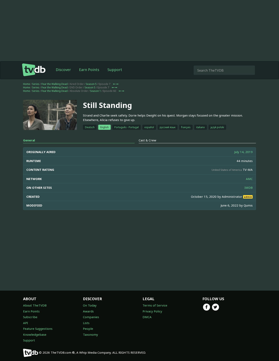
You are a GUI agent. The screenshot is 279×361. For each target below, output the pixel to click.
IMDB (248, 187)
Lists (86, 323)
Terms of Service (155, 305)
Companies (91, 317)
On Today (90, 305)
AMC (249, 179)
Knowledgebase (34, 334)
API (25, 323)
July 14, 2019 (243, 152)
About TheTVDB (35, 305)
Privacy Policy (152, 311)
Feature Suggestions (37, 329)
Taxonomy (90, 334)
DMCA (147, 317)
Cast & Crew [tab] (147, 140)
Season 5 (91, 84)
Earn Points (89, 69)
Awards (88, 311)
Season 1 (95, 91)
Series (35, 84)
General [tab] (29, 140)
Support (114, 69)
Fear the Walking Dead (54, 84)
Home (26, 84)
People (88, 329)
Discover (63, 69)
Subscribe (30, 317)
